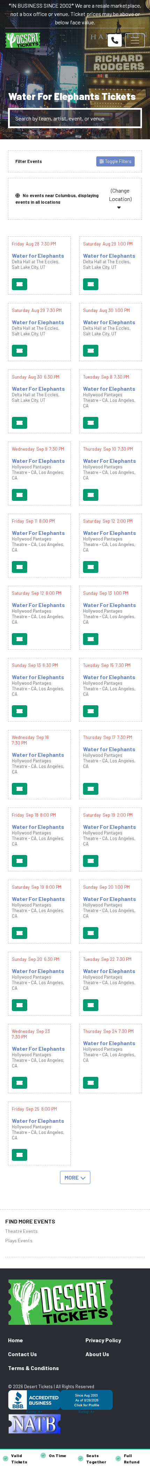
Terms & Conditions (33, 1368)
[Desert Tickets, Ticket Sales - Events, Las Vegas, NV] (75, 1402)
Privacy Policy (103, 1340)
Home (15, 1340)
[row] (39, 265)
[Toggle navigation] (135, 40)
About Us (97, 1354)
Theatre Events (21, 1231)
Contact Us (22, 1354)
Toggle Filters (118, 161)
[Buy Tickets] (19, 284)
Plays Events (18, 1240)
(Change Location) (120, 194)
